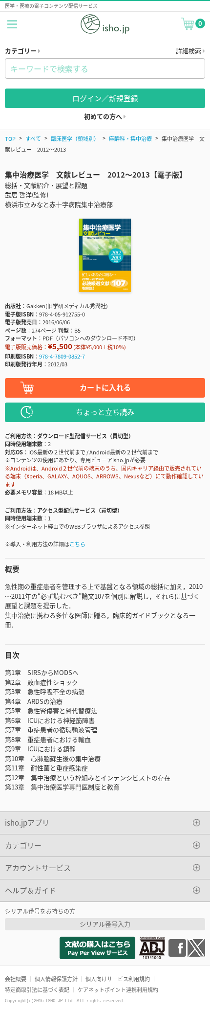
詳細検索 (189, 50)
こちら (77, 544)
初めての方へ (104, 116)
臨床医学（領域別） (75, 138)
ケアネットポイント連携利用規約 (118, 989)
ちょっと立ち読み (105, 411)
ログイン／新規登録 (105, 98)
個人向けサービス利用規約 (117, 979)
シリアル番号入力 (105, 923)
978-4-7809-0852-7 (62, 356)
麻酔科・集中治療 (130, 138)
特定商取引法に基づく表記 (37, 989)
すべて (33, 138)
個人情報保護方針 (56, 979)
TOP (10, 138)
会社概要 (15, 979)
